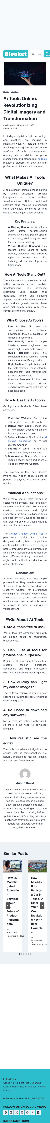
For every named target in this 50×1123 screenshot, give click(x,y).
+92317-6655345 (25, 1098)
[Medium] (38, 1112)
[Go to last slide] (8, 905)
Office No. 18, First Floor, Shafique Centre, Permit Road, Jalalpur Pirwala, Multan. (24, 1085)
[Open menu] (39, 54)
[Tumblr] (32, 1112)
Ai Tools (42, 159)
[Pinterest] (22, 1112)
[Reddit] (27, 1112)
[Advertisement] (25, 25)
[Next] (42, 905)
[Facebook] (5, 1112)
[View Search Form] (33, 53)
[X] (16, 1112)
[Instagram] (11, 1112)
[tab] (19, 954)
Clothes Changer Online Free (26, 533)
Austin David (9, 125)
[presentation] (12, 866)
